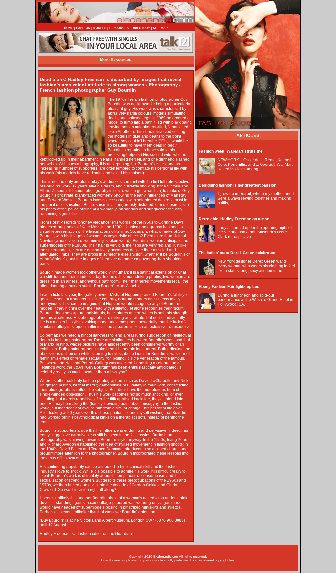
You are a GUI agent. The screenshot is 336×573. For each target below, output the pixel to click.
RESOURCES (119, 28)
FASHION (83, 28)
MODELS (99, 28)
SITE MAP (160, 28)
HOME (68, 28)
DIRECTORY (141, 28)
